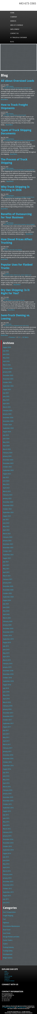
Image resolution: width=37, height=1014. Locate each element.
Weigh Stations (7, 958)
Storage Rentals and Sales (11, 937)
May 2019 (6, 653)
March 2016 (7, 787)
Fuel (7, 248)
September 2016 (8, 766)
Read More (4, 99)
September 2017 (8, 723)
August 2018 (7, 685)
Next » (27, 337)
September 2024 (8, 428)
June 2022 (6, 523)
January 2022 (7, 541)
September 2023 (8, 470)
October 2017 (7, 720)
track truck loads (22, 115)
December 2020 (8, 586)
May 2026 (6, 358)
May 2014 (6, 864)
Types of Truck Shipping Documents (16, 131)
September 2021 (8, 555)
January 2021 (7, 583)
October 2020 (7, 593)
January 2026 (7, 372)
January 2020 (7, 625)
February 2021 (7, 579)
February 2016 (7, 790)
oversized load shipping (9, 88)
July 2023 (6, 477)
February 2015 (7, 832)
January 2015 (7, 836)
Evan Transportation (9, 912)
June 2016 (6, 776)
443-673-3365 (27, 3)
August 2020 (7, 600)
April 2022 (6, 530)
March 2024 (7, 449)
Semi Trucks (8, 324)
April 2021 (6, 572)
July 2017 (6, 730)
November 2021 (8, 548)
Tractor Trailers (7, 940)
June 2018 (6, 692)
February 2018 (7, 706)
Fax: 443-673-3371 (6, 1000)
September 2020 (8, 597)
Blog (12, 42)
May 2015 (6, 822)
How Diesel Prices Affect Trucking (16, 240)
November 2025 (8, 379)
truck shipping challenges (20, 197)
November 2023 (8, 463)
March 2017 (7, 744)
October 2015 (7, 804)
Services (13, 21)
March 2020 (7, 618)
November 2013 (8, 885)
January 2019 (7, 667)
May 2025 (6, 400)
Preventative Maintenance (11, 926)
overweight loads (27, 88)
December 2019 (8, 628)
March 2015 (7, 829)
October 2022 (7, 509)
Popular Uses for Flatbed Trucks (17, 266)
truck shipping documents (17, 140)
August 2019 (7, 642)
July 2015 (6, 815)
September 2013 (8, 892)
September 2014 (8, 850)
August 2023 (7, 474)
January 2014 (7, 878)
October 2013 (7, 889)
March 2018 (7, 702)
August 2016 (7, 769)
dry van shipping (7, 300)
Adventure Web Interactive (27, 1012)
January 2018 (7, 709)
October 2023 (7, 467)
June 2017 (6, 734)
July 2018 (6, 688)
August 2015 (7, 811)
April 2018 (6, 699)
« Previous (11, 337)
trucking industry (30, 197)
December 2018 (8, 671)
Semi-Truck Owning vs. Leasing (15, 316)
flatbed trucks (17, 275)
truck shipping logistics (29, 140)
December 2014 (8, 839)
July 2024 (6, 435)
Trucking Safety (7, 951)
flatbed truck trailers (8, 275)
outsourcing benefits (8, 224)
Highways (6, 923)
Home (12, 13)
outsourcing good (30, 224)
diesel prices (6, 249)
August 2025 (7, 389)
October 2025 (7, 382)
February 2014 (7, 875)
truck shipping (6, 140)
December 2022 (8, 502)
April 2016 (6, 783)
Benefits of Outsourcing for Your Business (16, 215)
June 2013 (6, 903)
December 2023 (8, 460)
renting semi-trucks (18, 325)
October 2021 (7, 551)
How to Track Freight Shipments (14, 106)
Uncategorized (7, 954)
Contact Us (14, 33)
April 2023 (6, 488)
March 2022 (7, 534)
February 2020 (7, 621)
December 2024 (8, 418)
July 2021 (6, 562)
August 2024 (7, 432)
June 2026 (6, 354)
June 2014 (6, 860)
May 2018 (6, 695)
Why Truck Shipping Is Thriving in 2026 (15, 188)
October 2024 (7, 425)
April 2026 (6, 361)
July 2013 (6, 899)
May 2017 (6, 737)
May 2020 (6, 611)
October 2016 (7, 762)
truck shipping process (29, 169)
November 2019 (8, 632)
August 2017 (7, 727)
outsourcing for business (20, 224)
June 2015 (6, 818)
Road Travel (6, 930)
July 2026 (6, 351)
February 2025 (7, 411)
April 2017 (6, 741)
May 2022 (6, 526)
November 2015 (8, 801)
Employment (14, 29)
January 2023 (7, 498)
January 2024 (7, 456)
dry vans (14, 300)
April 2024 (6, 446)
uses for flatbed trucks (26, 275)
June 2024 (6, 439)
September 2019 (8, 639)
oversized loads (18, 88)
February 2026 (7, 368)
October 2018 (7, 678)
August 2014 (7, 853)
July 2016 (6, 773)
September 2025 (8, 386)
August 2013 (7, 896)
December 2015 (8, 797)
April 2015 (6, 825)
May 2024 (6, 442)
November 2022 (8, 505)
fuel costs (12, 249)
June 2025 (6, 396)
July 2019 (6, 646)
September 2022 (8, 512)
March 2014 (7, 871)
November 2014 (8, 843)
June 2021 (6, 565)
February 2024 (7, 453)
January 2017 (7, 751)
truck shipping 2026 (8, 197)
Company (13, 17)
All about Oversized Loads (17, 81)
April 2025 (6, 404)
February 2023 (7, 495)
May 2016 (6, 780)
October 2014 (7, 846)
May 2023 (6, 484)
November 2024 (8, 421)
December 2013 (8, 882)
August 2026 (7, 347)
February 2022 (7, 537)
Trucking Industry (10, 139)
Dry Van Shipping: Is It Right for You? (15, 291)
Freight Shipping (9, 86)
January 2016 (7, 794)
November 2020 (8, 590)
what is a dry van (20, 300)
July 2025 (6, 393)
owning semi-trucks (8, 325)
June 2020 (6, 607)
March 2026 (7, 365)
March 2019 (7, 660)
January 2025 (7, 414)
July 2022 (6, 519)
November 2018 (8, 674)
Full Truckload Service (21, 1007)
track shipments (13, 115)
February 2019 (7, 664)
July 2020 (6, 604)
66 (23, 337)
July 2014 (6, 857)
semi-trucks (26, 325)
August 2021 (7, 558)
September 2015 (8, 808)
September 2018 (8, 681)
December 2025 (8, 375)
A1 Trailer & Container (18, 37)
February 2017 (7, 748)
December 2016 (8, 755)
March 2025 (7, 407)
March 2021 (7, 576)
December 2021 (8, 544)
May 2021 (6, 569)
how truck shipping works (9, 169)
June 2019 (6, 650)
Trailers (7, 273)
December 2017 (8, 713)
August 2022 (7, 516)
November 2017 (8, 716)
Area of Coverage (16, 25)
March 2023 (7, 491)
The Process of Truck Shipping (14, 161)
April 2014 (6, 867)
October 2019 (7, 635)
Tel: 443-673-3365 (6, 999)
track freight (6, 115)
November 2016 (8, 759)
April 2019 (6, 657)
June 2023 (6, 481)
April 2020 (6, 614)
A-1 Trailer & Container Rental (8, 1007)
